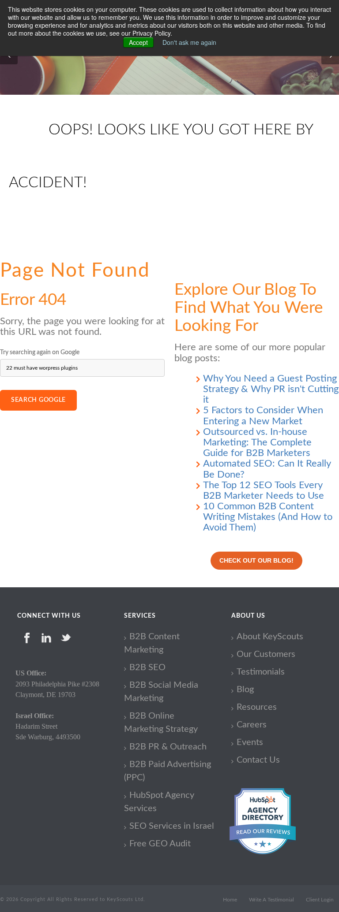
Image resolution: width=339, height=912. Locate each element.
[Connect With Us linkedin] (46, 638)
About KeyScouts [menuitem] (270, 636)
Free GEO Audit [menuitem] (160, 843)
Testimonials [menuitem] (261, 671)
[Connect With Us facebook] (27, 638)
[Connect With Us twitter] (65, 638)
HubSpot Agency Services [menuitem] (159, 802)
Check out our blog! (256, 560)
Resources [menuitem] (257, 707)
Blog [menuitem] (245, 689)
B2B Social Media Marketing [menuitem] (161, 692)
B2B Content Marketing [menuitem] (152, 643)
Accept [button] (138, 42)
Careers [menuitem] (252, 724)
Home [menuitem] (230, 899)
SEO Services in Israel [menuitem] (171, 826)
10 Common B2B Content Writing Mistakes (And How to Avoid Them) (267, 516)
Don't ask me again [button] (189, 42)
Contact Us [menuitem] (258, 760)
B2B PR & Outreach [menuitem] (168, 746)
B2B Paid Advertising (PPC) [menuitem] (167, 771)
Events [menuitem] (250, 742)
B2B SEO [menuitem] (147, 667)
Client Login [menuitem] (320, 899)
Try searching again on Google (39, 352)
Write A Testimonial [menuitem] (271, 899)
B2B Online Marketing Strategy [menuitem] (161, 723)
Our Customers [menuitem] (266, 654)
